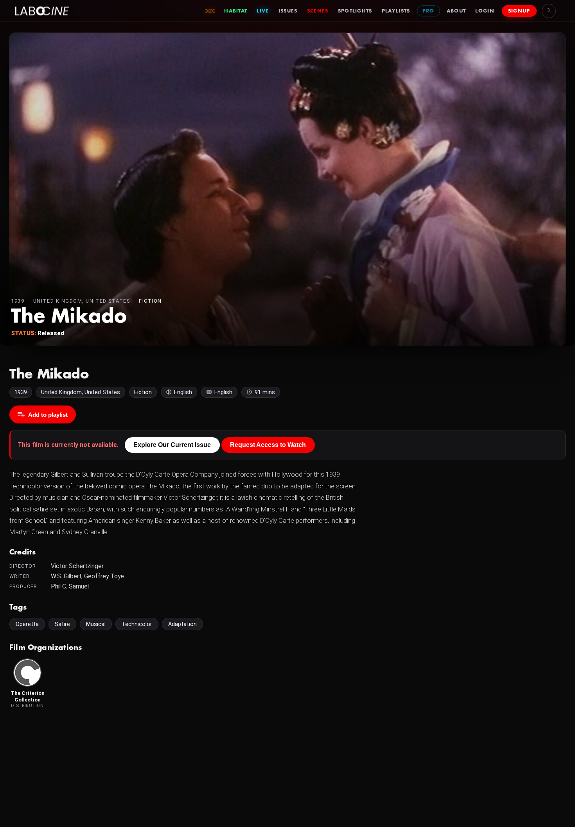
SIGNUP (519, 11)
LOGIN (484, 11)
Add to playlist (48, 414)
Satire (62, 624)
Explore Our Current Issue (172, 444)
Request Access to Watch (268, 444)
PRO (428, 11)
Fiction (150, 301)
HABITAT (235, 11)
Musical (96, 624)
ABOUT (456, 11)
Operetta (27, 624)
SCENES (318, 11)
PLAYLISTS (396, 11)
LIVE (263, 11)
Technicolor (137, 624)
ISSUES (288, 11)
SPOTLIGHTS (355, 11)
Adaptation (182, 624)
